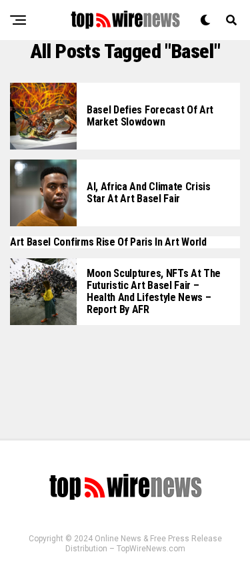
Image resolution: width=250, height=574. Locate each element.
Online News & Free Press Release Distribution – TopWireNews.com (143, 543)
